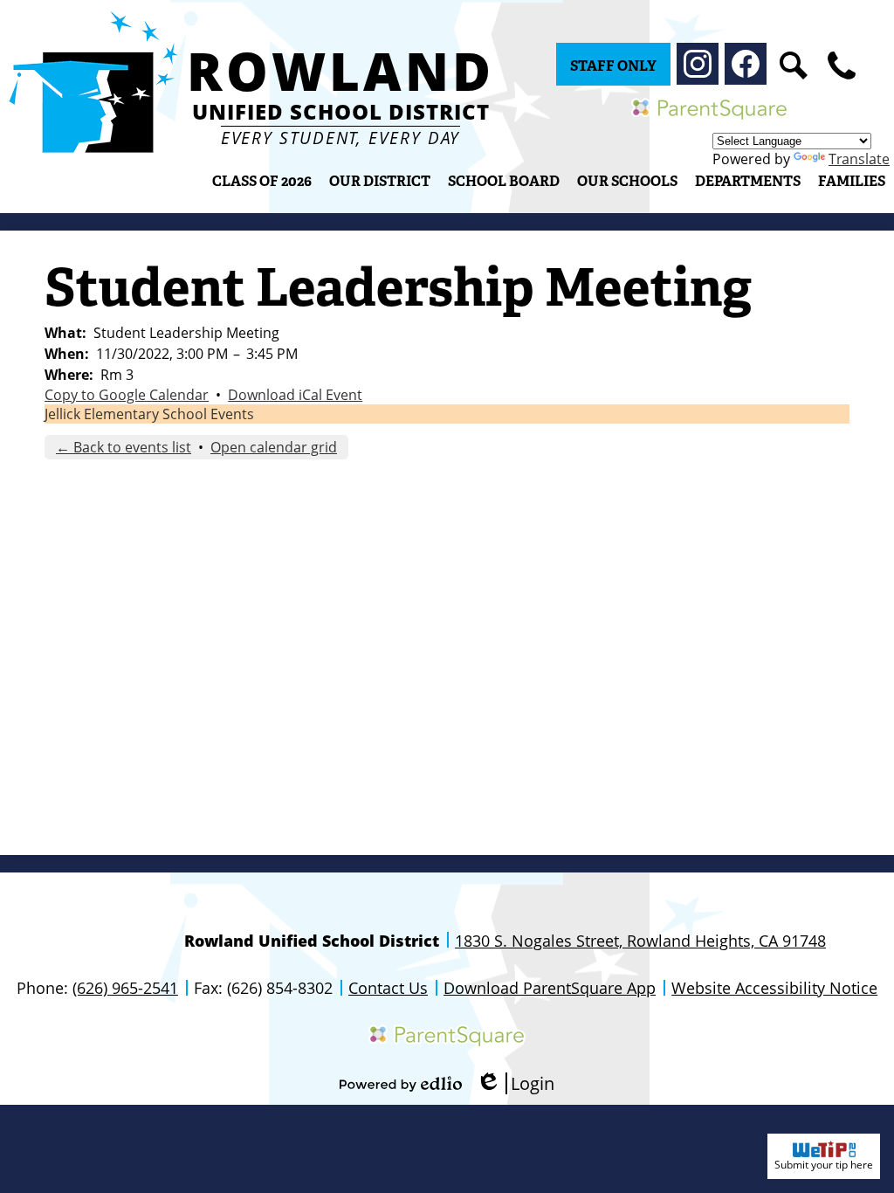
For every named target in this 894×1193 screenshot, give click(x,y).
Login (515, 1083)
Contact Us (388, 987)
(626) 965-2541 (125, 987)
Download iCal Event (295, 394)
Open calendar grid (273, 447)
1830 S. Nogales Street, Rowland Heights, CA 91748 (640, 940)
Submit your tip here (823, 1164)
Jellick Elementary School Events (149, 414)
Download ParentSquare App (550, 987)
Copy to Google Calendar (127, 394)
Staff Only (613, 66)
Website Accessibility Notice (774, 987)
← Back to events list (123, 447)
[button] (379, 180)
